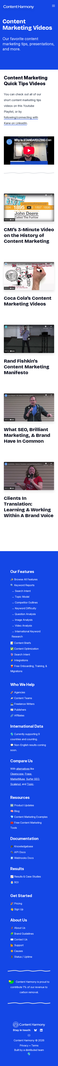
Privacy (24, 1045)
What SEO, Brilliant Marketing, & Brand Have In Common (27, 435)
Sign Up (18, 909)
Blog (16, 811)
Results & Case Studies (27, 876)
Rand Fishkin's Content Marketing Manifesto (26, 366)
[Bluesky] (35, 1030)
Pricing (18, 903)
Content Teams (23, 698)
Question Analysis (25, 614)
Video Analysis (23, 625)
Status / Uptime (23, 956)
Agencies (19, 692)
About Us (19, 927)
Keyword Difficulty (25, 608)
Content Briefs (22, 643)
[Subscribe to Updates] (29, 1035)
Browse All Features (26, 579)
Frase (28, 773)
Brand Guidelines (24, 933)
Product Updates (24, 805)
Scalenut (15, 784)
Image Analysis (24, 619)
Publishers (20, 709)
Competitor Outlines (26, 602)
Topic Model (22, 596)
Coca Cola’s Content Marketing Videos (27, 301)
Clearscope (17, 773)
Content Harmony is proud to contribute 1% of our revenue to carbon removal (29, 987)
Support (19, 945)
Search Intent (23, 591)
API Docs (20, 852)
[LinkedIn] (41, 1030)
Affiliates (19, 715)
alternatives (23, 768)
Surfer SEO (32, 779)
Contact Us (20, 939)
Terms (35, 1045)
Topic (30, 784)
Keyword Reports (24, 585)
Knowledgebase (23, 846)
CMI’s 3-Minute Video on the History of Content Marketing (29, 235)
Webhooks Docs (24, 858)
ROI (16, 882)
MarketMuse (17, 779)
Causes (18, 951)
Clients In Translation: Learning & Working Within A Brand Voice (28, 506)
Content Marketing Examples (31, 816)
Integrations (21, 660)
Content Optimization (26, 648)
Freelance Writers (24, 703)
